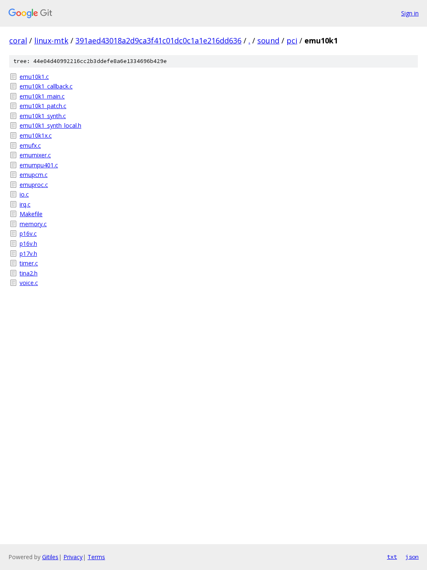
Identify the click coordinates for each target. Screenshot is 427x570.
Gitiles (50, 557)
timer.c (29, 263)
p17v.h (28, 253)
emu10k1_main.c (42, 96)
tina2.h (29, 273)
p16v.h (28, 243)
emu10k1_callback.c (46, 86)
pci (291, 40)
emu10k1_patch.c (43, 106)
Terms (96, 557)
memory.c (33, 224)
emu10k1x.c (36, 135)
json (412, 556)
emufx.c (30, 145)
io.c (24, 194)
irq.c (25, 204)
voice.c (29, 283)
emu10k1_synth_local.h (50, 125)
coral (18, 40)
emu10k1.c (34, 77)
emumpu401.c (39, 165)
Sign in (410, 13)
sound (268, 40)
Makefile (31, 214)
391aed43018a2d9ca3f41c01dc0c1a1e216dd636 (158, 40)
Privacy (73, 557)
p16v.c (28, 233)
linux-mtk (51, 40)
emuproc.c (34, 185)
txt (392, 556)
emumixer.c (35, 155)
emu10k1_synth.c (43, 116)
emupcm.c (34, 175)
